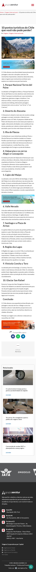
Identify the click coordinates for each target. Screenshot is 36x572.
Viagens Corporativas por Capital (12, 544)
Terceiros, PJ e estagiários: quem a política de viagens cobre (17, 418)
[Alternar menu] (32, 4)
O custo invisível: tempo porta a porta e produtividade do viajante (17, 389)
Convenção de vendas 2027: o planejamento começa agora (15, 447)
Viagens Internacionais (11, 12)
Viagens (5, 33)
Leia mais (8, 395)
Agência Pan (23, 568)
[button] (13, 336)
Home (2, 12)
